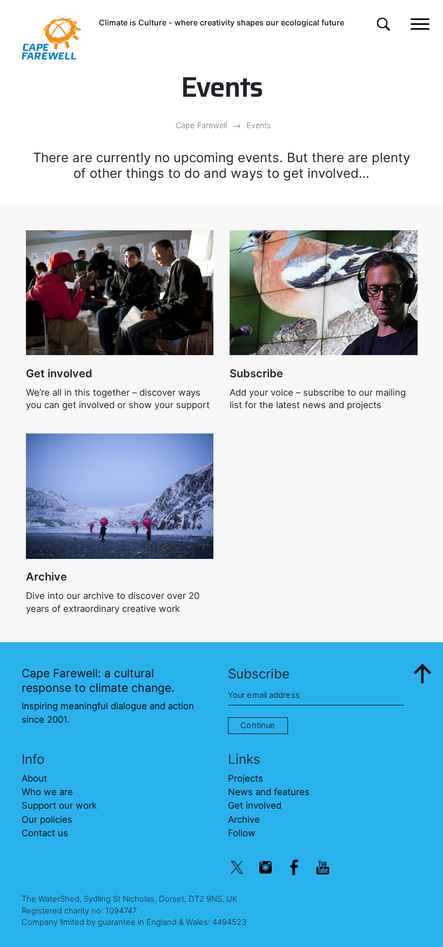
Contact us (45, 833)
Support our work (59, 805)
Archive (46, 576)
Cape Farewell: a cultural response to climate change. (98, 680)
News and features (269, 791)
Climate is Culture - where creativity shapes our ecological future (221, 22)
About (34, 778)
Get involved (59, 373)
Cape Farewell (201, 125)
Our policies (47, 819)
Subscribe (256, 373)
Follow (242, 833)
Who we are (47, 791)
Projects (245, 778)
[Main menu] (420, 23)
